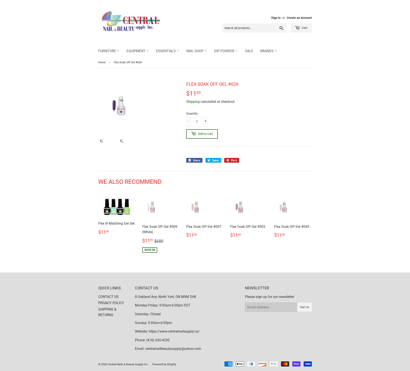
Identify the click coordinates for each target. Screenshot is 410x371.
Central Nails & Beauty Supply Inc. (128, 364)
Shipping (193, 102)
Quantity (192, 113)
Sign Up (304, 307)
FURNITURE (107, 51)
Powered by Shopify (164, 364)
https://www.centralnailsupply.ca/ (174, 331)
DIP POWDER (224, 51)
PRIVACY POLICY (111, 303)
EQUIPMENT (136, 51)
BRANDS (267, 51)
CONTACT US (108, 297)
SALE (249, 51)
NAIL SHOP (195, 51)
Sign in (276, 17)
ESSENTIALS (166, 51)
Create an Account (299, 17)
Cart (304, 27)
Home (101, 62)
